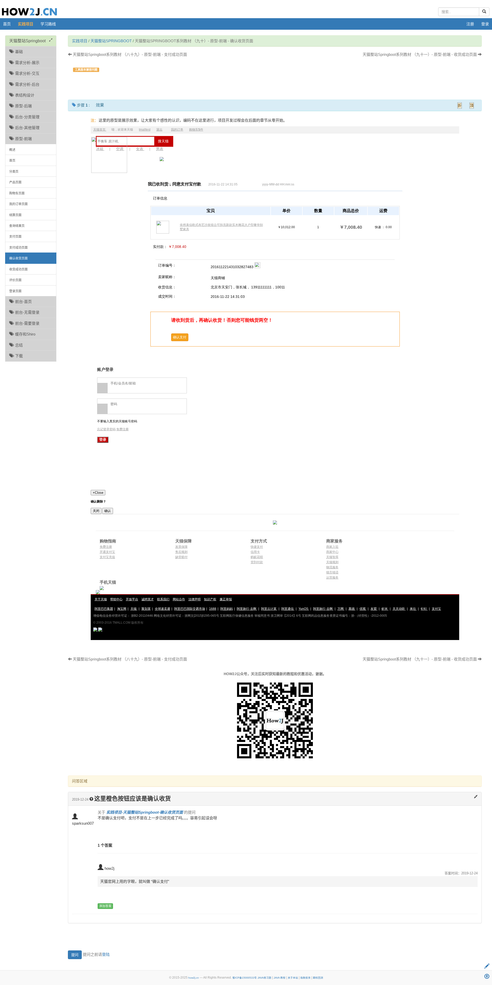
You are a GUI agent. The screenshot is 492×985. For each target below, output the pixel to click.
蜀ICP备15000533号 (244, 977)
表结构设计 (23, 95)
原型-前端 (22, 139)
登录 (485, 24)
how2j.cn (193, 977)
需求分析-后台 (26, 84)
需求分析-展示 (26, 62)
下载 (18, 356)
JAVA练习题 (264, 977)
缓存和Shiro (24, 334)
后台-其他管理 (26, 127)
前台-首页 (22, 301)
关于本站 (293, 977)
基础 (18, 51)
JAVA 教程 (279, 977)
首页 (7, 24)
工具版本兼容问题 (86, 69)
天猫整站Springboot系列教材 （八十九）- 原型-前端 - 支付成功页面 (129, 54)
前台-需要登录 (26, 323)
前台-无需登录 (26, 312)
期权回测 (318, 977)
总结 (18, 345)
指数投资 (305, 977)
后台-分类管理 (26, 117)
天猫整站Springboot (111, 41)
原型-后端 (22, 106)
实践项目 (25, 24)
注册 (470, 24)
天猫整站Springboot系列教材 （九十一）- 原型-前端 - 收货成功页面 (420, 54)
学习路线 (48, 24)
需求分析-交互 (26, 73)
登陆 (106, 954)
